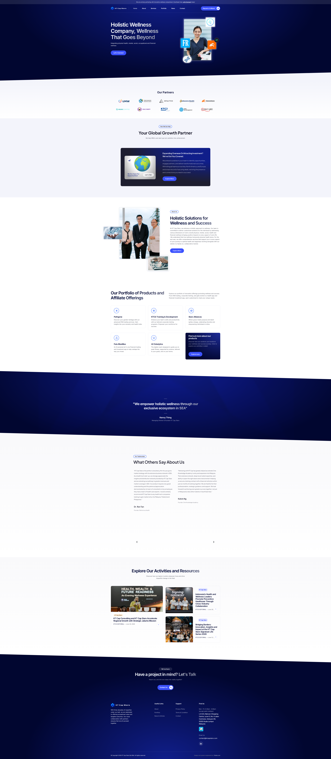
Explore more (195, 354)
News (173, 8)
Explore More (169, 179)
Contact (182, 8)
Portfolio (163, 8)
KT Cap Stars (118, 615)
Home (135, 8)
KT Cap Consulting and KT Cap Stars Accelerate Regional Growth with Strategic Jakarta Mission (135, 619)
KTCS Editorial (118, 624)
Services (153, 8)
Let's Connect (118, 53)
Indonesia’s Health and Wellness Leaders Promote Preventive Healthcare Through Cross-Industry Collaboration (205, 600)
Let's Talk (148, 175)
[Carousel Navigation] (175, 542)
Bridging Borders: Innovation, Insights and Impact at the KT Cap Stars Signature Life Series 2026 (206, 629)
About (144, 8)
